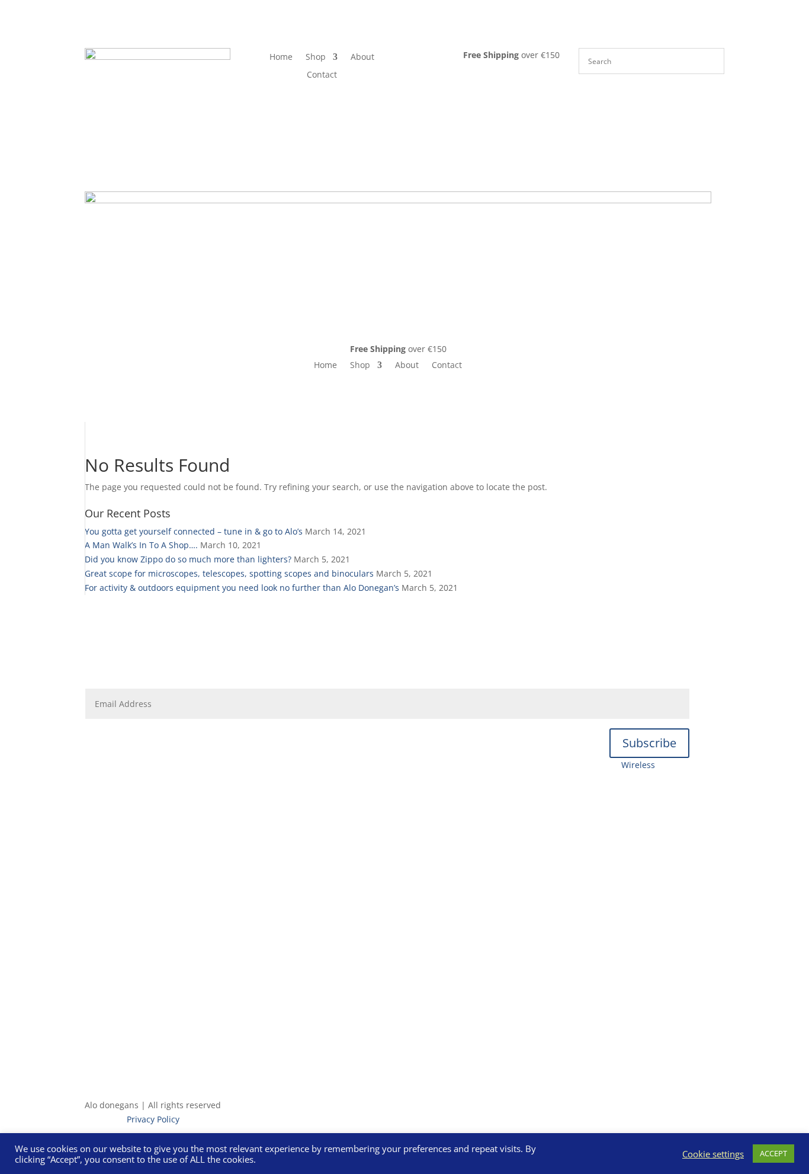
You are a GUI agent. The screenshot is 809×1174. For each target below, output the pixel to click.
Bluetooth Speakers (514, 764)
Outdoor (387, 801)
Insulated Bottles (250, 764)
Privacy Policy (153, 1119)
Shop (316, 57)
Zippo (387, 1003)
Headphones (439, 764)
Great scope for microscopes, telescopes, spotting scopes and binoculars (229, 573)
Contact (322, 75)
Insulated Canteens (387, 824)
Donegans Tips (221, 649)
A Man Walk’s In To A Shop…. (141, 545)
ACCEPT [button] (773, 1153)
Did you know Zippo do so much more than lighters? (188, 559)
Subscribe (649, 743)
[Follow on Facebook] (94, 1051)
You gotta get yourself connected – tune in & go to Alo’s (194, 531)
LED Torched (322, 764)
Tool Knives (382, 764)
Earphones (588, 764)
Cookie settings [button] (713, 1154)
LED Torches (387, 868)
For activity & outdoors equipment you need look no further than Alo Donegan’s (242, 587)
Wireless (638, 764)
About (362, 57)
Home (281, 57)
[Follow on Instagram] (117, 1051)
